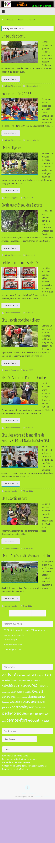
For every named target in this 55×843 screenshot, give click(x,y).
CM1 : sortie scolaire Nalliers (20, 320)
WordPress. (47, 796)
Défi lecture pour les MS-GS (19, 262)
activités (10, 675)
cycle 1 (20, 691)
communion (43, 686)
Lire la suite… (10, 79)
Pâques (42, 707)
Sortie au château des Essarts (21, 205)
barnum (15, 680)
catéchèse (8, 685)
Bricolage (22, 680)
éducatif (35, 720)
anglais (40, 675)
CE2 (23, 685)
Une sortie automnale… (15, 635)
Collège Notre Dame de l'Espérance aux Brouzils (24, 766)
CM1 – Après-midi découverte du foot (27, 556)
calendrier (36, 680)
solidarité (39, 713)
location (5, 702)
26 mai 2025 (28, 370)
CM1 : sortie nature (14, 498)
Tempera (37, 796)
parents (6, 707)
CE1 (18, 685)
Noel (19, 701)
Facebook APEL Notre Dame (15, 756)
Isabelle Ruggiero (11, 198)
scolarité (30, 714)
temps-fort (17, 720)
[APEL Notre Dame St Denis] (27, 787)
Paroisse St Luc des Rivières (15, 769)
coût (12, 692)
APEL (48, 675)
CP (15, 692)
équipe (45, 720)
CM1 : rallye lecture (14, 148)
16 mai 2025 (28, 491)
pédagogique (14, 713)
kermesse (35, 697)
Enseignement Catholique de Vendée (19, 759)
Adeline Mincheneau (13, 86)
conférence (6, 692)
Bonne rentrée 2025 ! (16, 93)
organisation (38, 701)
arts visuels (7, 680)
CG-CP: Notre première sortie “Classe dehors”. (25, 630)
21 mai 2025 (30, 428)
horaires (17, 697)
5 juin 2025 (30, 255)
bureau (28, 680)
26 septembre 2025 (34, 86)
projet (31, 707)
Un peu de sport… (13, 36)
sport (47, 713)
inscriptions (25, 697)
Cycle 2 (28, 691)
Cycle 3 (37, 691)
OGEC (26, 701)
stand (4, 721)
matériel (13, 702)
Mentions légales (29, 793)
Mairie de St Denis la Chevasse (16, 762)
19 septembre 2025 (34, 140)
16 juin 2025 (28, 198)
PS (37, 707)
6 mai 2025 (27, 606)
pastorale (19, 707)
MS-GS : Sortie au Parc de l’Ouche (23, 377)
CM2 (33, 685)
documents (8, 697)
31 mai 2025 (30, 313)
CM (27, 685)
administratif (27, 675)
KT (43, 697)
